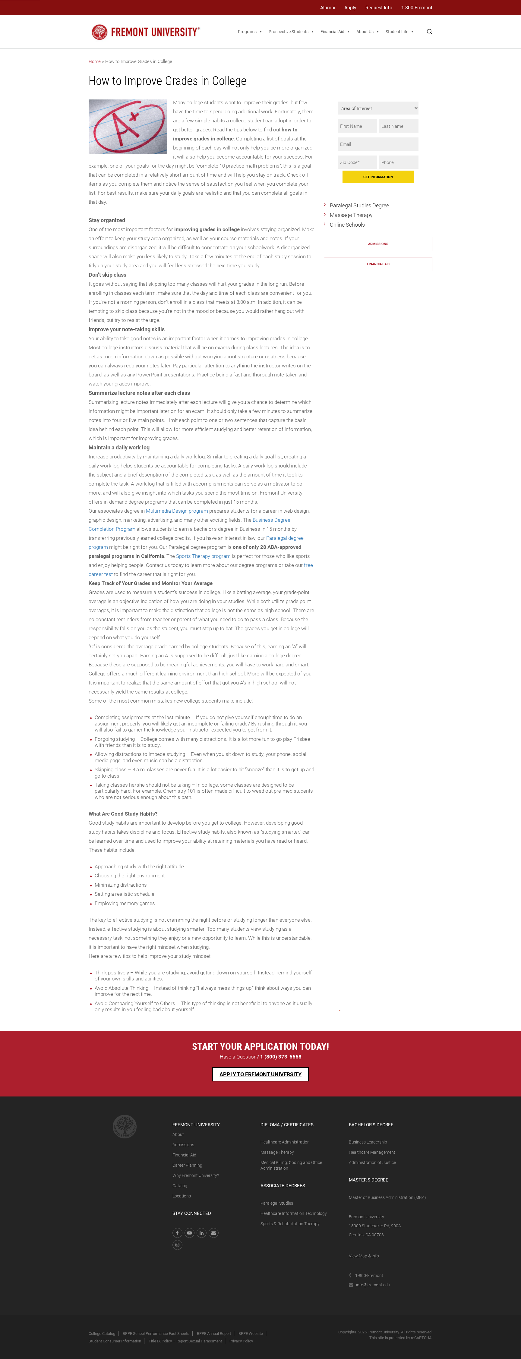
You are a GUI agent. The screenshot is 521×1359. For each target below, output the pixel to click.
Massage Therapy (351, 215)
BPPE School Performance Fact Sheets (156, 1333)
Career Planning (187, 1165)
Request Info (378, 7)
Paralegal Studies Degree (359, 205)
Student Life (397, 31)
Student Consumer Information (115, 1341)
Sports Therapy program (203, 555)
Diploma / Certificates (287, 1124)
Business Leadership (368, 1142)
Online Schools (347, 224)
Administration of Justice (372, 1162)
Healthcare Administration (285, 1142)
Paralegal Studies (276, 1203)
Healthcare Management (372, 1152)
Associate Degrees (282, 1185)
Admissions (378, 243)
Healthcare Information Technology (293, 1213)
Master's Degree (368, 1180)
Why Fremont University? (195, 1175)
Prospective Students (288, 31)
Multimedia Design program (177, 510)
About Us (365, 31)
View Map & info (364, 1256)
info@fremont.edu (373, 1285)
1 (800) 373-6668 (281, 1056)
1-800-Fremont (416, 7)
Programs (247, 31)
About (178, 1134)
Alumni (327, 7)
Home (95, 61)
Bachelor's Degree (371, 1124)
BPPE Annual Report (214, 1333)
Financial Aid (332, 31)
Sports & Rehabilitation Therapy (290, 1223)
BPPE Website (250, 1333)
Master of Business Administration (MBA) (387, 1197)
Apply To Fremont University (260, 1074)
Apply (350, 7)
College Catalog (102, 1333)
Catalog (179, 1185)
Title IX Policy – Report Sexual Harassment (185, 1341)
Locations (181, 1196)
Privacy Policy (241, 1341)
